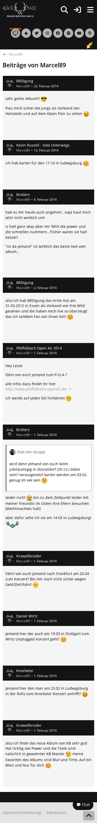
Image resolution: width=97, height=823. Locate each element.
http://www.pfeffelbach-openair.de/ (36, 389)
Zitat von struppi (31, 451)
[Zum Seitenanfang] (88, 815)
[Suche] (64, 10)
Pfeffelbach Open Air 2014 (39, 348)
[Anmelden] (77, 9)
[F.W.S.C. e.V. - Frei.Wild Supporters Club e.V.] (20, 9)
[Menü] (90, 10)
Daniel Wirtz (27, 616)
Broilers (23, 194)
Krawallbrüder (28, 555)
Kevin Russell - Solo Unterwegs (43, 145)
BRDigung (24, 80)
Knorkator (24, 670)
